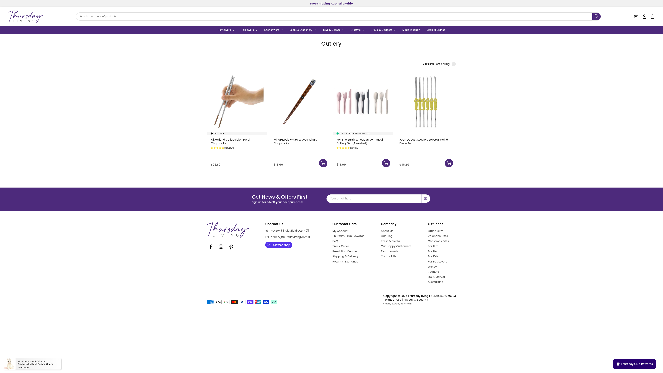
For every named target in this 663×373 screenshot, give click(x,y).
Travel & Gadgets (381, 30)
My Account (340, 231)
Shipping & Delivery (345, 256)
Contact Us (388, 256)
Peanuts (433, 272)
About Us (387, 231)
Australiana (435, 282)
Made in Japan (411, 30)
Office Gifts (435, 231)
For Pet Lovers (437, 262)
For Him (433, 246)
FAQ (335, 241)
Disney (432, 267)
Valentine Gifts (438, 236)
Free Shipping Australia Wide (331, 4)
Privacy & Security (415, 300)
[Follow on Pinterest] (231, 249)
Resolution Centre (344, 251)
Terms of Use (392, 300)
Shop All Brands (436, 30)
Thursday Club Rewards (348, 236)
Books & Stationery (301, 30)
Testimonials (389, 251)
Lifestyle (356, 30)
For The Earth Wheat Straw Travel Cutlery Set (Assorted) (360, 141)
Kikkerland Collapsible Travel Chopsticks (230, 141)
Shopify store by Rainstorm (397, 303)
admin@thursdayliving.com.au (291, 237)
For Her (433, 251)
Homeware (224, 30)
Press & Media (390, 241)
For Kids (433, 256)
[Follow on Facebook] (210, 249)
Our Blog (386, 236)
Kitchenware (271, 30)
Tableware (247, 30)
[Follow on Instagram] (221, 249)
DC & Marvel (436, 277)
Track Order (340, 246)
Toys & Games (331, 30)
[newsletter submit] (425, 198)
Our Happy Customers (396, 246)
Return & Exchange (345, 262)
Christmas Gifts (438, 241)
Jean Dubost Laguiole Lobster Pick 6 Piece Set (423, 141)
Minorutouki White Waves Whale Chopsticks (295, 141)
